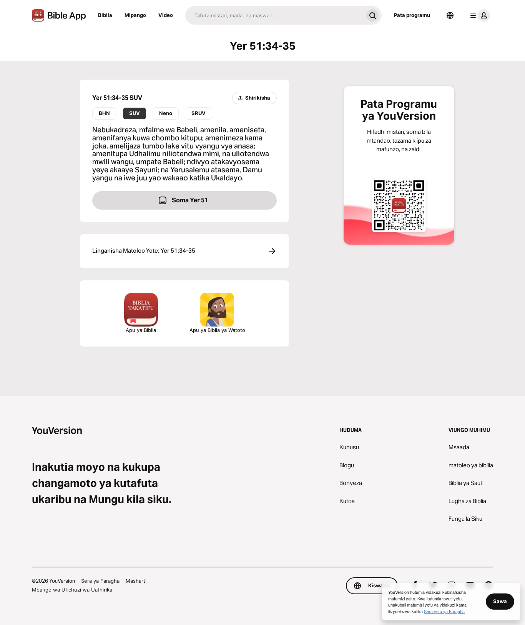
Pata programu (412, 15)
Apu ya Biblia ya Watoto (217, 330)
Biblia (105, 15)
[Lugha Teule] (450, 15)
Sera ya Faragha (100, 581)
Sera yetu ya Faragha (444, 611)
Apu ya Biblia (141, 330)
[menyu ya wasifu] (478, 15)
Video (165, 15)
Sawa (500, 601)
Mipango (135, 15)
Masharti (136, 581)
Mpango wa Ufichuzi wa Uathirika (72, 590)
